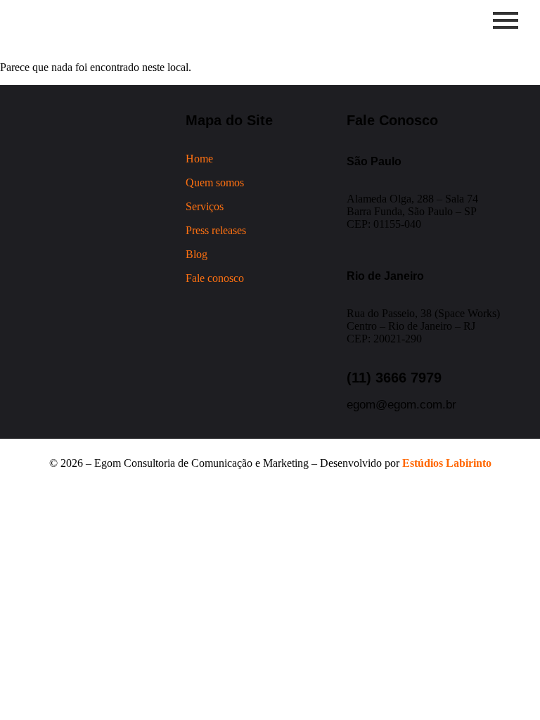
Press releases (216, 230)
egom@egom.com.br (401, 404)
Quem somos (215, 182)
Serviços (205, 206)
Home (199, 159)
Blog (196, 254)
